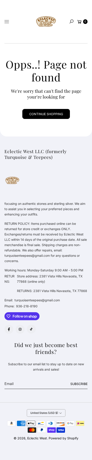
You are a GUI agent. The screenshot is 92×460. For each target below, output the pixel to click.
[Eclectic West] (46, 21)
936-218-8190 (27, 306)
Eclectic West (37, 438)
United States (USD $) (44, 413)
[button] (71, 21)
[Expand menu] (7, 21)
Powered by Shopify (63, 438)
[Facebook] (8, 329)
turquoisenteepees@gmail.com (37, 300)
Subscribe (79, 384)
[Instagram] (20, 329)
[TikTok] (31, 329)
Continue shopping (46, 114)
